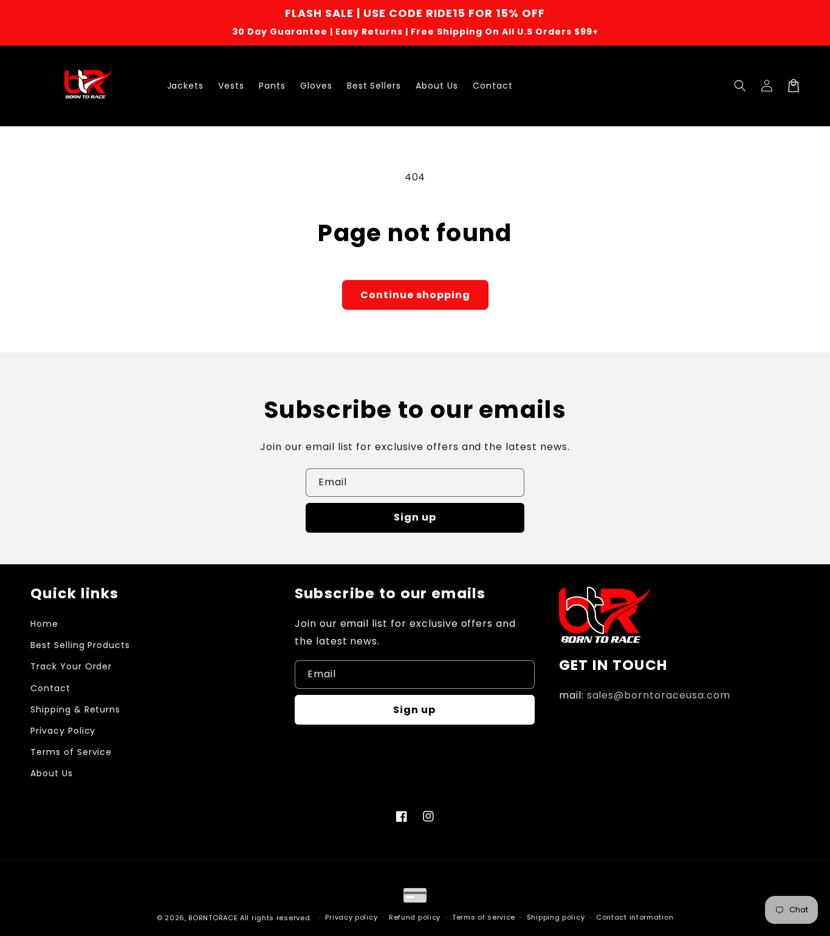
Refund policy (415, 917)
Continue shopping (415, 295)
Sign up (415, 517)
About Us (51, 773)
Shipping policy (556, 917)
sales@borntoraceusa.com (658, 695)
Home (44, 624)
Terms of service (483, 917)
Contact (50, 688)
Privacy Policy (62, 731)
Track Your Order (71, 666)
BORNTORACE (213, 918)
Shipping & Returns (75, 709)
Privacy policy (351, 917)
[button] (740, 85)
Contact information (634, 917)
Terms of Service (71, 752)
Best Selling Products (80, 645)
